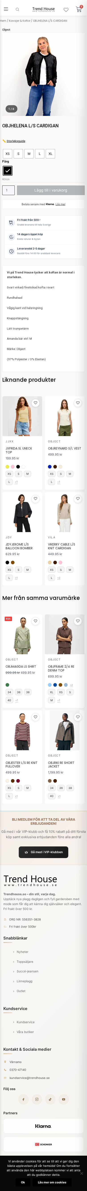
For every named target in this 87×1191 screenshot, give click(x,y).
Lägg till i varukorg (50, 190)
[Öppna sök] (17, 9)
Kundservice (26, 1022)
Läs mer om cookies (52, 1182)
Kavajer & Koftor (19, 21)
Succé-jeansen (27, 971)
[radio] (7, 153)
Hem (3, 21)
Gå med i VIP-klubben (47, 852)
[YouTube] (64, 1099)
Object (6, 29)
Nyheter (22, 952)
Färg (5, 161)
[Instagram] (37, 1099)
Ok (23, 1182)
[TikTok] (50, 1099)
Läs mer (60, 204)
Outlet (21, 991)
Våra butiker (25, 1032)
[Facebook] (24, 1099)
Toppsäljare (25, 961)
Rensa (6, 179)
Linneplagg (24, 981)
